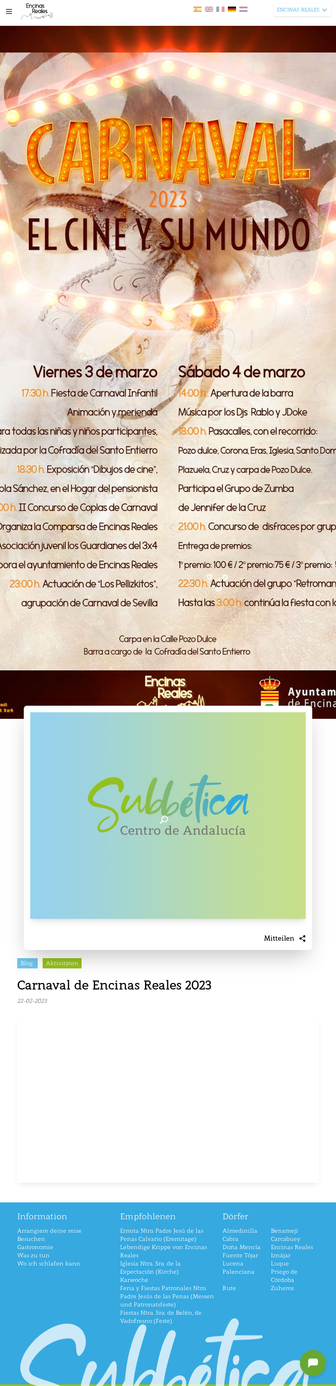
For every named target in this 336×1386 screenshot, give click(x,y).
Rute (229, 1288)
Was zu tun (33, 1255)
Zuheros (282, 1288)
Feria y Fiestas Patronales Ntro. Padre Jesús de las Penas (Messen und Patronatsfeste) (167, 1296)
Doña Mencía (241, 1247)
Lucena (232, 1263)
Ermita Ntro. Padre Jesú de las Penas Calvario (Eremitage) (161, 1235)
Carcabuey (285, 1239)
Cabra (230, 1239)
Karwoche (134, 1280)
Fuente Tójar (240, 1255)
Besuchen (31, 1239)
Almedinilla (239, 1230)
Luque (280, 1263)
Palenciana (238, 1271)
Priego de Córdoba (284, 1276)
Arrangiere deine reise (49, 1230)
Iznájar (281, 1255)
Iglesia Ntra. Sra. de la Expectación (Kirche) (150, 1267)
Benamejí (284, 1230)
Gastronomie (35, 1247)
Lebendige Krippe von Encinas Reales (163, 1251)
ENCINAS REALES (298, 10)
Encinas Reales (292, 1247)
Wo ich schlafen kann (48, 1263)
